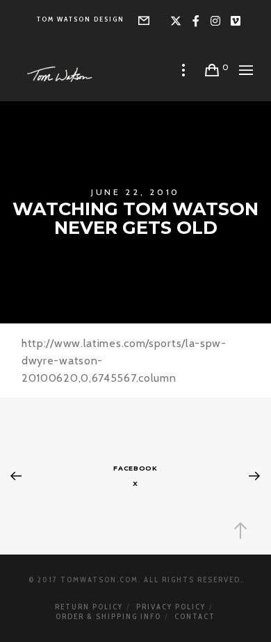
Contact (194, 616)
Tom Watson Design (80, 19)
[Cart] (212, 70)
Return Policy (89, 606)
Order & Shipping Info (108, 616)
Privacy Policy (171, 606)
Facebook (135, 468)
